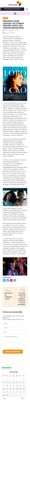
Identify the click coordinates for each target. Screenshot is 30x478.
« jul (4, 398)
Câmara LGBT (15, 3)
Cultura (5, 18)
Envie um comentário (9, 33)
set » (23, 398)
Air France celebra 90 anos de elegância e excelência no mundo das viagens (21, 298)
